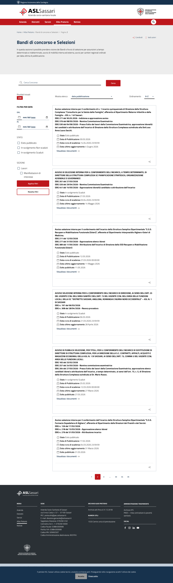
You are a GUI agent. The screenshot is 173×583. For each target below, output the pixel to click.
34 (122, 477)
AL (18, 121)
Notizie (77, 21)
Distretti (36, 21)
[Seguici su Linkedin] (133, 527)
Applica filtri (33, 183)
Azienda (22, 21)
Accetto (81, 576)
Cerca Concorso (31, 82)
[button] (92, 96)
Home (19, 32)
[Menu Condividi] (149, 161)
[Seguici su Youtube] (138, 527)
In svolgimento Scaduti (32, 152)
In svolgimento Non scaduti (34, 148)
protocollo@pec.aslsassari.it (55, 515)
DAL (18, 112)
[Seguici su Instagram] (129, 527)
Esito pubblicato (29, 143)
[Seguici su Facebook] (125, 527)
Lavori (24, 168)
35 (128, 477)
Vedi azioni (151, 37)
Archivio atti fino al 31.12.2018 (100, 509)
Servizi (48, 21)
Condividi (139, 37)
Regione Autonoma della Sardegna (34, 2)
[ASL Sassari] (18, 2)
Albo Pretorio (62, 21)
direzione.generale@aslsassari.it (59, 518)
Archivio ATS (129, 510)
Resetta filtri (33, 191)
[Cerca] (153, 22)
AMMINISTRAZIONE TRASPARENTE (136, 504)
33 (116, 477)
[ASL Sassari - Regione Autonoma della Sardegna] (29, 493)
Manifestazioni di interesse (32, 173)
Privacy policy (93, 576)
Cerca (113, 83)
